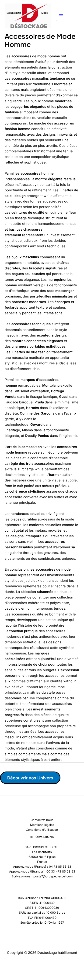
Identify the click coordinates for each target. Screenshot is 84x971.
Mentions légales (42, 825)
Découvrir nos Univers (30, 777)
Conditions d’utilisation (42, 829)
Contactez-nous (42, 820)
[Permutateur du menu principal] (61, 16)
